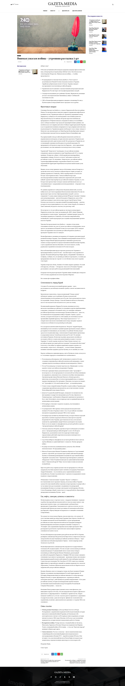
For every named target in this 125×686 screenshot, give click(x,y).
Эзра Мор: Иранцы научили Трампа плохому (94, 29)
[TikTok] (60, 677)
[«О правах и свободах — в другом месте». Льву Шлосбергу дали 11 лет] (34, 71)
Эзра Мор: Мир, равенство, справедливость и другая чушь (93, 50)
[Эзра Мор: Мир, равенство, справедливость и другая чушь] (104, 50)
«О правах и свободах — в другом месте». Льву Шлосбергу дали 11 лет (25, 71)
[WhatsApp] (84, 61)
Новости (19, 55)
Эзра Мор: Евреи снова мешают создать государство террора (95, 42)
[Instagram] (56, 677)
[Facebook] (75, 61)
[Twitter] (78, 61)
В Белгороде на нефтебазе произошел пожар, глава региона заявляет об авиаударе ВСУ (51, 662)
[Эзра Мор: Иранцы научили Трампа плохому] (104, 29)
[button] (112, 4)
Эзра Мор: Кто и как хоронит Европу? (94, 35)
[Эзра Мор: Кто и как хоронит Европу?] (104, 36)
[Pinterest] (81, 61)
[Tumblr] (65, 677)
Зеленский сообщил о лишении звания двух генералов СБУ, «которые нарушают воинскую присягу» (75, 662)
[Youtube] (74, 677)
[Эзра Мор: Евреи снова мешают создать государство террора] (104, 43)
